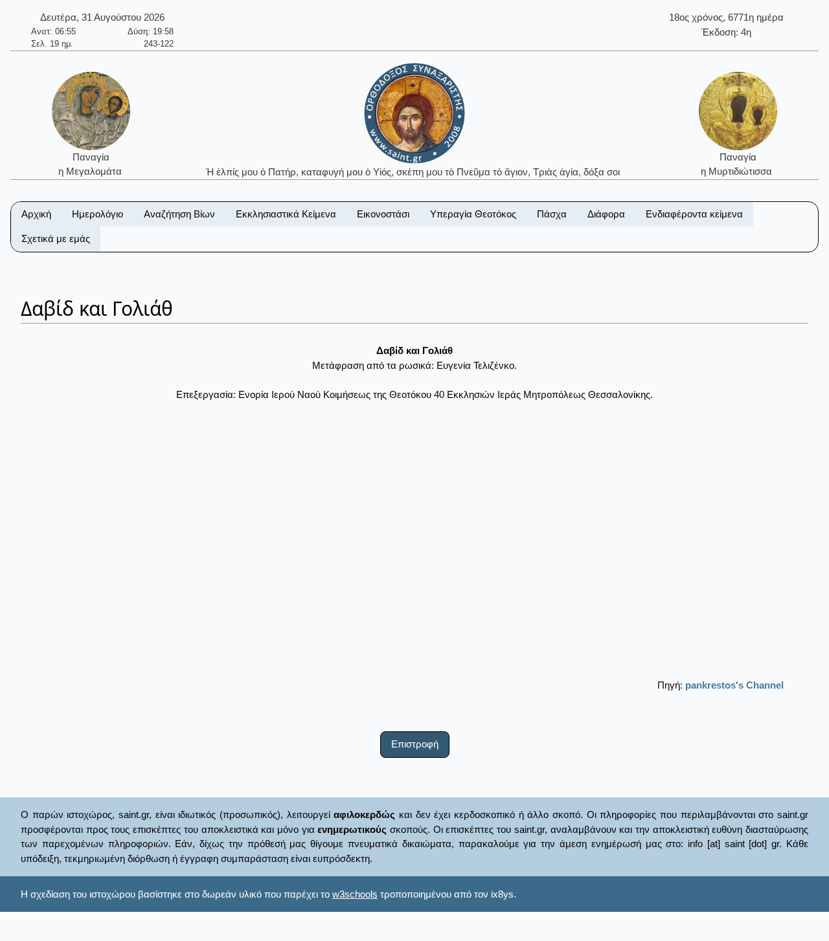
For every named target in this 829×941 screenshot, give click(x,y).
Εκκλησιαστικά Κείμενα (286, 213)
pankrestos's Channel (734, 685)
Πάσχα (552, 213)
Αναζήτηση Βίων (179, 213)
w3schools (355, 894)
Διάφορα (606, 213)
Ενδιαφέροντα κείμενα (694, 213)
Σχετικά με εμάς (55, 238)
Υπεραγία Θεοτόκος (473, 213)
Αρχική (36, 213)
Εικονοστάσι (383, 213)
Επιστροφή (414, 743)
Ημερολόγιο (97, 213)
